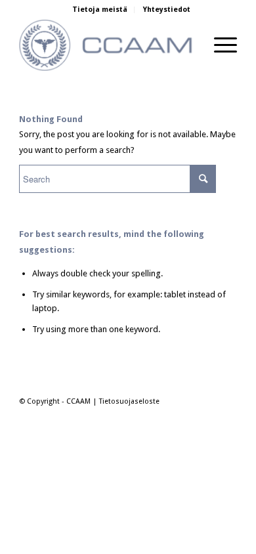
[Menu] (219, 45)
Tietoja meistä (99, 9)
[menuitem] (100, 10)
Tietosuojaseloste (129, 401)
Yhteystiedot (166, 9)
